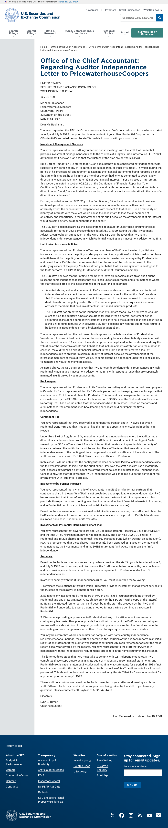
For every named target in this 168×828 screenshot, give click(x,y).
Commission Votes (17, 775)
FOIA (41, 775)
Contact (11, 781)
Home (43, 47)
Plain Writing (104, 760)
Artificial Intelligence (51, 769)
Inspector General (49, 781)
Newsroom (92, 10)
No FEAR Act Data (49, 786)
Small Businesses (129, 10)
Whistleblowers (152, 10)
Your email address (135, 766)
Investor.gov (81, 760)
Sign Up (132, 785)
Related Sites (82, 766)
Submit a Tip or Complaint (147, 32)
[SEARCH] (159, 17)
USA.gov (79, 771)
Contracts (12, 786)
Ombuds (43, 792)
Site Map (102, 775)
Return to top (14, 745)
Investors (110, 10)
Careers (10, 769)
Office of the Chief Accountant (68, 47)
